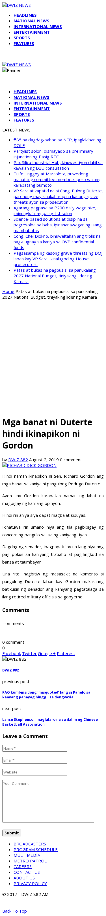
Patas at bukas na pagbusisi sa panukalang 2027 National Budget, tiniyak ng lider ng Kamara (55, 275)
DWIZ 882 (18, 459)
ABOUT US (24, 878)
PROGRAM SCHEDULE (36, 849)
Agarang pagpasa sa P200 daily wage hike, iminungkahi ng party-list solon (55, 210)
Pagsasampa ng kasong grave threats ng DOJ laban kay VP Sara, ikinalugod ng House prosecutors (58, 258)
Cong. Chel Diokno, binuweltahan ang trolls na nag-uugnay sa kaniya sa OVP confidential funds (57, 241)
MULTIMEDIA (27, 855)
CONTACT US (27, 872)
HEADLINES (25, 15)
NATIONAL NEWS (31, 21)
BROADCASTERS (30, 844)
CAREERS (23, 866)
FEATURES (24, 43)
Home (8, 291)
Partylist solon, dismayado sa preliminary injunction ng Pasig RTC (53, 154)
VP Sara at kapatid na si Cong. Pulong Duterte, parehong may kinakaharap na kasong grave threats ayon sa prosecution (58, 196)
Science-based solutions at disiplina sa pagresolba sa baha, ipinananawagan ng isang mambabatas (58, 224)
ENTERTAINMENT (32, 32)
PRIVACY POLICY (30, 883)
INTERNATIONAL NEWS (38, 26)
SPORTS (22, 38)
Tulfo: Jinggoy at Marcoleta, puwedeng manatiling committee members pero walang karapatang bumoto (57, 179)
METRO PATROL (30, 861)
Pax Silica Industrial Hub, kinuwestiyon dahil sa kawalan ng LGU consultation (58, 165)
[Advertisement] (53, 357)
